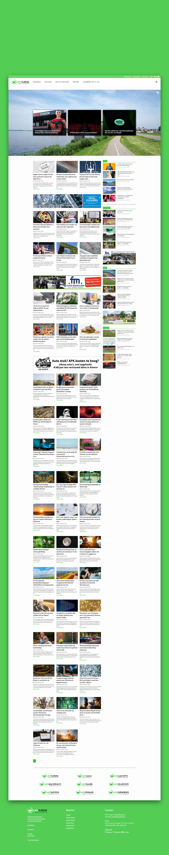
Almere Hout (70, 823)
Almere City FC (91, 82)
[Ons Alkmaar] (50, 792)
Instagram (118, 832)
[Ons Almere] (50, 776)
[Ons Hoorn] (84, 784)
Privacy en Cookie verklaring (36, 819)
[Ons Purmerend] (119, 792)
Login (151, 76)
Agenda (37, 82)
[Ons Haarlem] (84, 792)
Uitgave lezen (127, 76)
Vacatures (30, 829)
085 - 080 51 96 (121, 825)
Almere (68, 815)
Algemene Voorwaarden (34, 817)
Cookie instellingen (33, 840)
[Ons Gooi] (84, 776)
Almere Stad (70, 828)
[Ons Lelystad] (119, 776)
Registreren (31, 836)
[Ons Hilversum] (119, 784)
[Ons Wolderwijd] (50, 784)
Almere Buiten (70, 817)
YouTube (126, 832)
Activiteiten (62, 82)
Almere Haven (70, 820)
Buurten (70, 810)
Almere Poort (70, 825)
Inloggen (30, 833)
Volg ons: (108, 830)
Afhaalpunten (136, 76)
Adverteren (145, 76)
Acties (48, 82)
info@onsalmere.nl (119, 814)
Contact (109, 810)
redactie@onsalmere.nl (118, 817)
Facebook (109, 832)
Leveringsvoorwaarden (34, 821)
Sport (76, 82)
